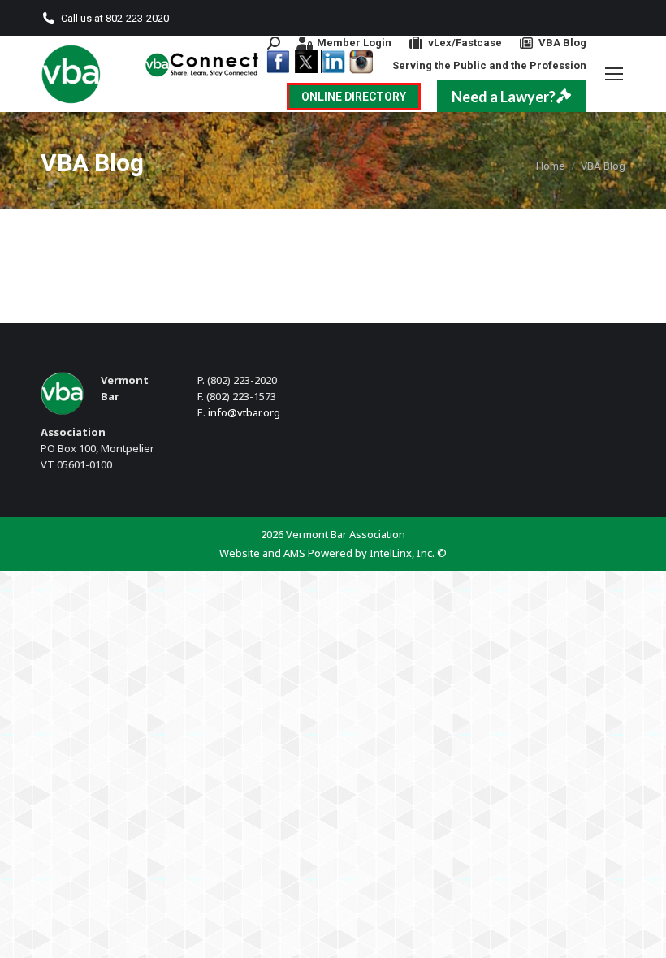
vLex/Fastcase (465, 43)
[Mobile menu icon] (614, 74)
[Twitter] (305, 62)
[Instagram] (360, 62)
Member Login (354, 43)
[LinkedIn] (333, 62)
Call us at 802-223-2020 (115, 18)
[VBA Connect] (203, 64)
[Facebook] (278, 62)
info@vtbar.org (244, 412)
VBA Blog (562, 43)
